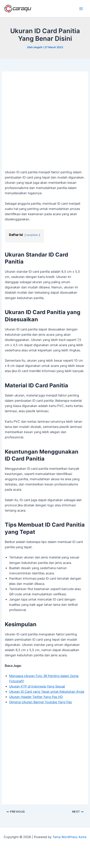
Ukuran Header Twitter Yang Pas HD (36, 697)
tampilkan (32, 234)
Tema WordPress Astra (69, 837)
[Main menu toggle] (81, 8)
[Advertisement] (45, 123)
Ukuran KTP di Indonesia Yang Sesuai (37, 686)
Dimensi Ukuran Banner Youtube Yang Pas (40, 702)
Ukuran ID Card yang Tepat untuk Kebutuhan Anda (46, 692)
